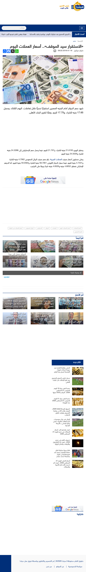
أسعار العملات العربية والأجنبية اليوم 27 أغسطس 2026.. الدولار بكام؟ (71, 245)
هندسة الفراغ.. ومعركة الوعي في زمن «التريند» (71, 320)
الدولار (47, 228)
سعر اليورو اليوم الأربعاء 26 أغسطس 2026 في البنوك (43, 262)
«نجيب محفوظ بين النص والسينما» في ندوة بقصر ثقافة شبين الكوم (43, 317)
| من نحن (51, 567)
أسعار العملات (77, 228)
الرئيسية (80, 41)
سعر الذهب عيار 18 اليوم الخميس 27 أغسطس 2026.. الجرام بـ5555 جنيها (61, 391)
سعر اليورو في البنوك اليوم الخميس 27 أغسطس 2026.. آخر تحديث (44, 245)
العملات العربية (56, 159)
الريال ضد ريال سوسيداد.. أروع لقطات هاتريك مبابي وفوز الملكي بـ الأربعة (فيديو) (61, 423)
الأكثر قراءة (77, 362)
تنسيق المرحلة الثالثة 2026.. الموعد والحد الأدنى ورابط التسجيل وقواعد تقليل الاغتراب (61, 412)
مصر (74, 41)
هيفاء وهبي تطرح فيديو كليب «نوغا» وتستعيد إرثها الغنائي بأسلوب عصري (43, 302)
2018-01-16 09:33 (65, 51)
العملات (54, 228)
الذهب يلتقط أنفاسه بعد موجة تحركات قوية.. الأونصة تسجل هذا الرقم (62, 370)
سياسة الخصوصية (75, 567)
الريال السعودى (29, 228)
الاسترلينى (39, 228)
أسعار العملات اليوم (65, 228)
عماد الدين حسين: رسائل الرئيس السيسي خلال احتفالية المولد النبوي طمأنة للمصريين (15, 317)
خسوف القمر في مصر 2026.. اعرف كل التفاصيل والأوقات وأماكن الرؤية (61, 442)
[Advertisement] (43, 18)
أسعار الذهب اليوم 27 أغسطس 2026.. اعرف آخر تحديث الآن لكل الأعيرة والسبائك (61, 464)
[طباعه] (54, 50)
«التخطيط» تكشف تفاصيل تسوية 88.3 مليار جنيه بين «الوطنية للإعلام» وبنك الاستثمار (15, 302)
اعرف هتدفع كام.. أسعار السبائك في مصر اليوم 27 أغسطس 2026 (61, 432)
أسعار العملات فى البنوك (15, 228)
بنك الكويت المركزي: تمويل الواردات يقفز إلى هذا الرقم (15, 247)
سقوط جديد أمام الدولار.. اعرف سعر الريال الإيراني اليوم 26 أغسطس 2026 (72, 260)
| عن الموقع (62, 567)
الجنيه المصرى (78, 232)
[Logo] (63, 6)
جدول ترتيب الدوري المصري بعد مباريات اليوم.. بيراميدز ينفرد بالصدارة (61, 34)
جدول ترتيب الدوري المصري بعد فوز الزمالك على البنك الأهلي (61, 380)
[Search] (3, 26)
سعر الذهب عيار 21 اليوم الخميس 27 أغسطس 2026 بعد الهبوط (61, 401)
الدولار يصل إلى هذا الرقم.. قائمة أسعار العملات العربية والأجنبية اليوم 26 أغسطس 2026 (17, 259)
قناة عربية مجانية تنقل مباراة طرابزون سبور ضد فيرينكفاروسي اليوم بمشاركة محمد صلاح (62, 454)
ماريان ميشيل (78, 51)
